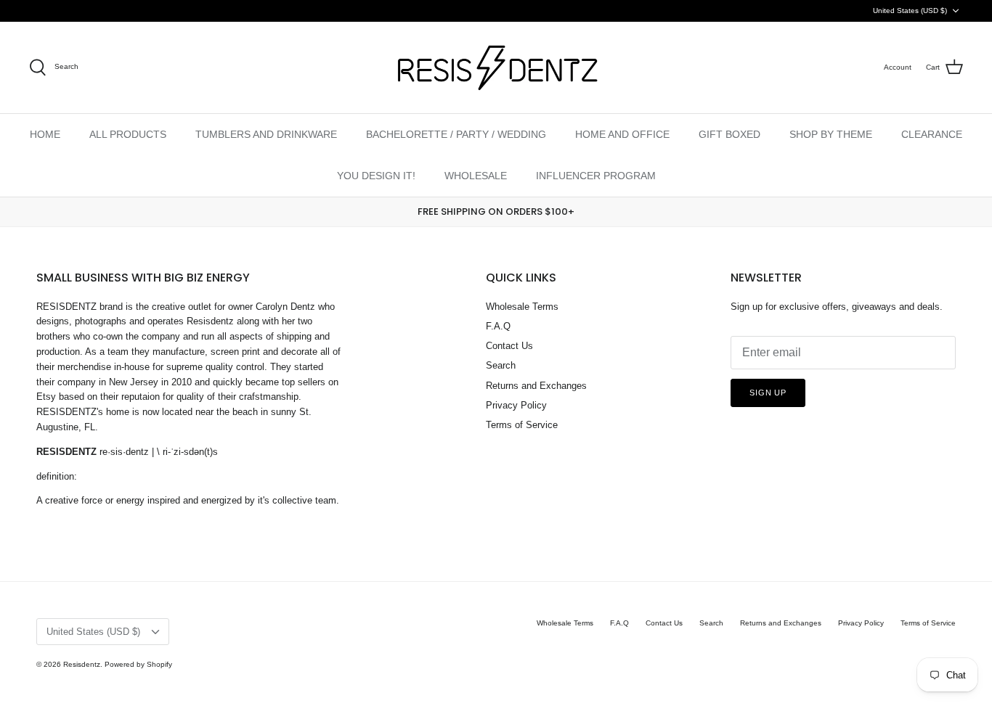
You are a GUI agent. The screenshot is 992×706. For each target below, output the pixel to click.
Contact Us (509, 345)
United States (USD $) (910, 11)
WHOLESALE (475, 175)
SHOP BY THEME (830, 134)
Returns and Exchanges (536, 385)
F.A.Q (498, 326)
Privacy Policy (516, 405)
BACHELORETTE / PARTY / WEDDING (456, 134)
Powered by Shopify (138, 664)
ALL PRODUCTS (127, 134)
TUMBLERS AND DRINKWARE (266, 134)
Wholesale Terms (522, 306)
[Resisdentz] (496, 67)
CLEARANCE (931, 134)
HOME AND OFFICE (622, 134)
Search (501, 365)
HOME (45, 134)
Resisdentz (81, 664)
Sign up (767, 392)
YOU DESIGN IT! (376, 175)
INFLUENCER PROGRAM (596, 175)
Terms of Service (522, 424)
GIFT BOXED (729, 134)
